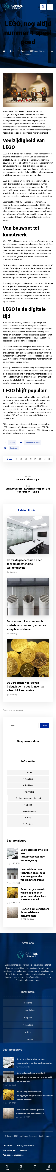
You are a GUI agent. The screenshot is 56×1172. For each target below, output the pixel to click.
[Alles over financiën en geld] (14, 7)
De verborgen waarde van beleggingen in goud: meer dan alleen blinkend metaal (34, 1095)
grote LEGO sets (10, 160)
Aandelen (29, 779)
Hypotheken (29, 792)
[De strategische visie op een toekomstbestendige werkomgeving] (12, 853)
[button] (16, 459)
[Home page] (4, 51)
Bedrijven (29, 785)
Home (29, 772)
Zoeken (44, 725)
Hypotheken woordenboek (30, 798)
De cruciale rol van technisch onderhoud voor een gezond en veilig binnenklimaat (34, 1077)
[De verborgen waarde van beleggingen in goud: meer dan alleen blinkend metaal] (12, 892)
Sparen (29, 805)
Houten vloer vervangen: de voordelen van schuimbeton (35, 912)
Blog (29, 818)
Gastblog (13, 448)
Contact (29, 824)
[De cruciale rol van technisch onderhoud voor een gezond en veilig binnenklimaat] (12, 873)
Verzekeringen (29, 811)
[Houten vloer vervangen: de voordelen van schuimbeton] (12, 912)
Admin (12, 442)
